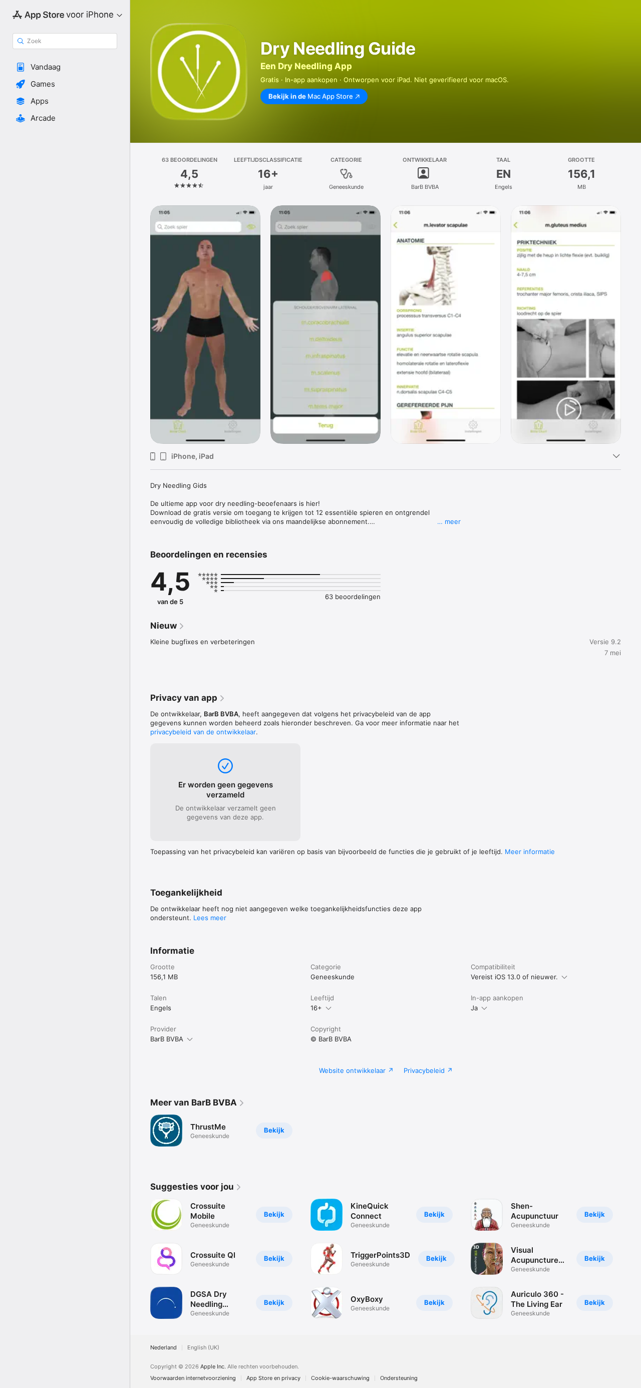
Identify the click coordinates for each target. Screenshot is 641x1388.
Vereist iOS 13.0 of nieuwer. (514, 977)
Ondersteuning (399, 1378)
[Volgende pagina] (631, 325)
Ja (474, 1008)
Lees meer (209, 918)
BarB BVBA (166, 1039)
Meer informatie (530, 852)
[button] (65, 67)
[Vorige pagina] (140, 325)
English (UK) (203, 1347)
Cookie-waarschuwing (340, 1378)
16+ (316, 1008)
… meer (449, 521)
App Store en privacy (273, 1378)
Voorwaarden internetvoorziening (193, 1378)
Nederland (163, 1347)
